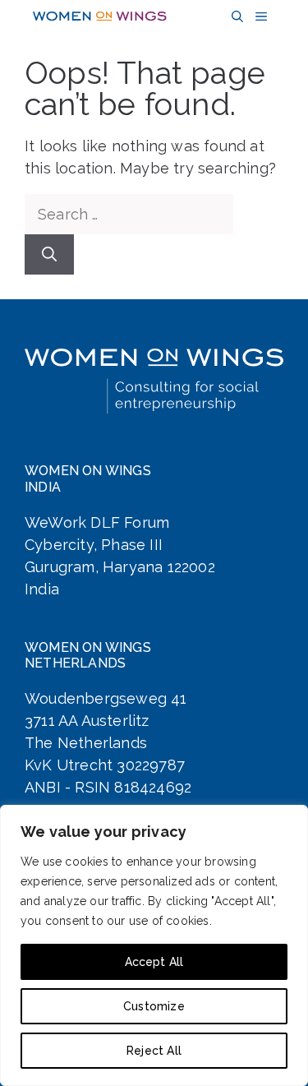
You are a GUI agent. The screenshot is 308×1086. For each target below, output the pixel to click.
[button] (235, 17)
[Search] (49, 254)
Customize (154, 1006)
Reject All (154, 1050)
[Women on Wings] (100, 16)
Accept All (154, 961)
